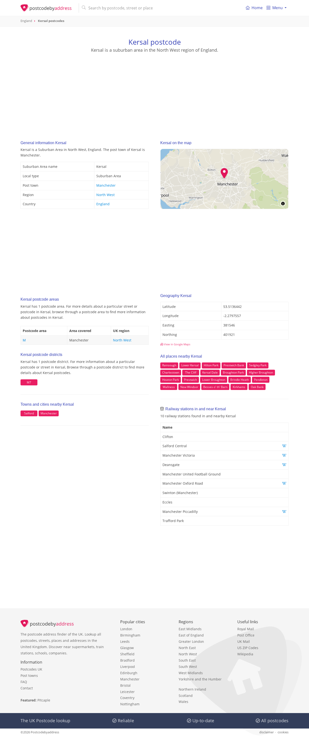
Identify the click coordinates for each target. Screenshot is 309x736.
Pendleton (260, 380)
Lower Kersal (190, 365)
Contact (27, 688)
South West (188, 666)
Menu (277, 7)
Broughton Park (233, 372)
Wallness (169, 387)
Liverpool (127, 666)
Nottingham (130, 704)
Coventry (127, 697)
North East (187, 647)
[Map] (224, 179)
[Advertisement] (154, 92)
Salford (29, 413)
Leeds (125, 641)
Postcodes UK (31, 669)
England (103, 204)
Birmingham (130, 635)
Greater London (191, 641)
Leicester (127, 691)
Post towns (29, 675)
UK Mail (243, 641)
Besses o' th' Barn (215, 387)
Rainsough (169, 365)
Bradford (127, 660)
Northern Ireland (192, 689)
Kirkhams (239, 387)
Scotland (186, 695)
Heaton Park (170, 380)
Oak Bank (257, 387)
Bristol (125, 685)
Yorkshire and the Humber (200, 679)
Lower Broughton (213, 380)
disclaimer (266, 732)
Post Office (245, 635)
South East (187, 660)
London (126, 629)
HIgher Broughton (261, 372)
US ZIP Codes (247, 647)
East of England (191, 635)
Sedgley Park (258, 365)
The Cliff (190, 372)
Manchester (106, 185)
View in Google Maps (176, 344)
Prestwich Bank (234, 365)
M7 (29, 382)
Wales (183, 701)
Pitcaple (43, 700)
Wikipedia (245, 654)
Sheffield (127, 654)
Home (257, 7)
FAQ (24, 681)
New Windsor (189, 387)
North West (105, 194)
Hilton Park (211, 365)
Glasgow (127, 647)
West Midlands (191, 673)
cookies (283, 732)
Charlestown (170, 372)
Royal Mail (245, 629)
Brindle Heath (239, 380)
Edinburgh (128, 673)
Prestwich (190, 380)
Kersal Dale (210, 372)
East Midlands (190, 629)
